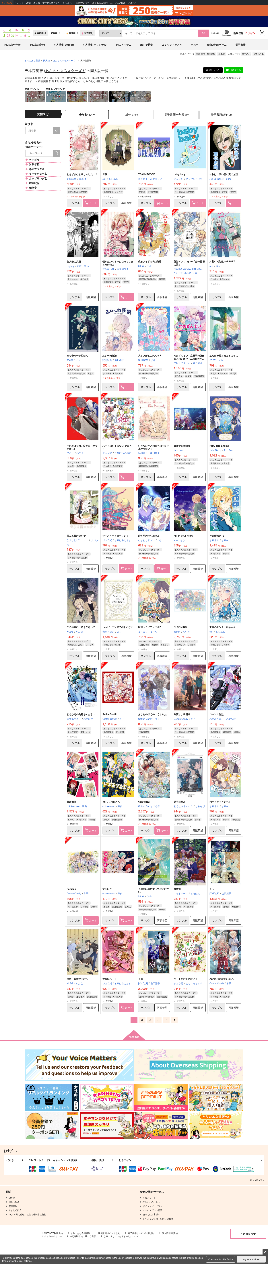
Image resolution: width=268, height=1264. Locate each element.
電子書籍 (240, 44)
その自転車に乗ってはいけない (153, 890)
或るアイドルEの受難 (149, 261)
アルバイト (133, 2)
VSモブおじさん (111, 801)
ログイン (250, 33)
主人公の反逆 (74, 261)
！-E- (212, 889)
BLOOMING (180, 627)
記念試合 (172, 78)
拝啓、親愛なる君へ (77, 978)
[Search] (56, 153)
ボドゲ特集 (146, 44)
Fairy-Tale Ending (219, 445)
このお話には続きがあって (81, 627)
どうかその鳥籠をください (81, 714)
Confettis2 (143, 801)
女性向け (89, 33)
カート (93, 203)
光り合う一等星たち (77, 355)
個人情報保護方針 (170, 1233)
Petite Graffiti (109, 714)
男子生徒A (179, 801)
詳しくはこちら (257, 1179)
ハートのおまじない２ (185, 978)
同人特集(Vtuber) (64, 44)
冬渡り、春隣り (182, 714)
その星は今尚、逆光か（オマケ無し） (82, 447)
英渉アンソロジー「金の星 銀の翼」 (189, 263)
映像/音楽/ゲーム (217, 44)
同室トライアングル (220, 801)
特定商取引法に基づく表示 (83, 1236)
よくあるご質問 (100, 2)
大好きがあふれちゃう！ (151, 355)
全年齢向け (40, 33)
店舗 (28, 2)
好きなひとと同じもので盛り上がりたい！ (153, 447)
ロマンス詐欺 (216, 714)
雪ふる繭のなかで (76, 535)
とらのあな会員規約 (80, 1233)
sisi (192, 78)
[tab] (132, 114)
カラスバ (246, 53)
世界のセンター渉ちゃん (222, 627)
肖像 (186, 78)
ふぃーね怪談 (109, 355)
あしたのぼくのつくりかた (152, 714)
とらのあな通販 (32, 60)
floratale (71, 889)
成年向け (55, 33)
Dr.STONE (258, 53)
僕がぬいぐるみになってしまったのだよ (117, 263)
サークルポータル (51, 2)
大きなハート (109, 978)
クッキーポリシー (53, 1236)
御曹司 (177, 889)
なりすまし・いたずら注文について (121, 1236)
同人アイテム (123, 44)
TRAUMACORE (146, 174)
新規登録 (238, 33)
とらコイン (68, 2)
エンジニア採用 (117, 2)
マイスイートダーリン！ (115, 535)
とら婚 (36, 2)
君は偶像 (71, 801)
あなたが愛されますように (223, 355)
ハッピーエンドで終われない (117, 627)
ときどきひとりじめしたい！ (149, 78)
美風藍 (221, 53)
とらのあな (6, 2)
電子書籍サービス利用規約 (141, 1233)
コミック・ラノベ (172, 44)
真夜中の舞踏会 (182, 445)
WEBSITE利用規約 (53, 1233)
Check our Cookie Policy (220, 1259)
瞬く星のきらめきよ (149, 535)
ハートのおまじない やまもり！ (117, 447)
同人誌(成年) (37, 44)
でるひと (107, 889)
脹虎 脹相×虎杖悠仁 (205, 53)
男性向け (73, 33)
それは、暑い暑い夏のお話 (223, 174)
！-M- (141, 978)
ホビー (195, 44)
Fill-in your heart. (183, 535)
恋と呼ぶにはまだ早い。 (222, 978)
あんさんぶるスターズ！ (65, 70)
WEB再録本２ (216, 535)
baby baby (179, 174)
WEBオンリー (83, 2)
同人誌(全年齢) (13, 44)
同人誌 (46, 60)
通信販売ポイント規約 (109, 1233)
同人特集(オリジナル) (95, 44)
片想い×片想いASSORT (222, 261)
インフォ (19, 2)
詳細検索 (215, 33)
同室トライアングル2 (149, 627)
